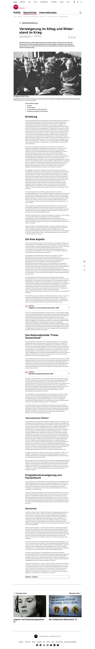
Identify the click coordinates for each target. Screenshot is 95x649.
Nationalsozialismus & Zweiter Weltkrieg (31, 16)
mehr (68, 1)
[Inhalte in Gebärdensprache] (77, 2)
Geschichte (20, 16)
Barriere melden (59, 641)
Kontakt (48, 641)
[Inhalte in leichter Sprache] (74, 2)
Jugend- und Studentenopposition (28, 619)
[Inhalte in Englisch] (81, 2)
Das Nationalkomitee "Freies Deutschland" (37, 109)
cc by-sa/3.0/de (33, 100)
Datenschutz (27, 641)
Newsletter (39, 641)
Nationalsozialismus (42, 16)
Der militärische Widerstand (61, 619)
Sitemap (33, 641)
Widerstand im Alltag (63, 16)
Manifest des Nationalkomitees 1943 (41, 373)
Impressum (21, 641)
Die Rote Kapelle (31, 107)
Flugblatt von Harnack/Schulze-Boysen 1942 (44, 307)
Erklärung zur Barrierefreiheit (70, 641)
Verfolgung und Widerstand (53, 16)
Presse (53, 641)
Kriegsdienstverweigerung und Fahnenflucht (37, 111)
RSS (44, 641)
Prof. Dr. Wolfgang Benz (26, 36)
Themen (14, 16)
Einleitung (29, 105)
